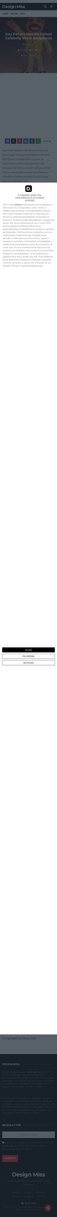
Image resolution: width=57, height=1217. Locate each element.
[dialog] (28, 608)
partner (18, 205)
